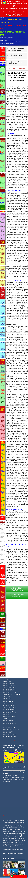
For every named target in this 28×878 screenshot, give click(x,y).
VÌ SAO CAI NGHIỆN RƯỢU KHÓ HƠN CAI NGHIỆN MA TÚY (10, 41)
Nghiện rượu (2, 107)
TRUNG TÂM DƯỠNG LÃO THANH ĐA (11, 21)
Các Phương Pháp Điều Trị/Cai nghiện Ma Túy (2, 180)
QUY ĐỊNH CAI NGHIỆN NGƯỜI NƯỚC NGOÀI (7, 38)
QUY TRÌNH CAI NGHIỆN (20, 38)
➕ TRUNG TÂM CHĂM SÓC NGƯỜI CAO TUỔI (16, 49)
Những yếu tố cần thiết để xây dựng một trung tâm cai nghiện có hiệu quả (2, 187)
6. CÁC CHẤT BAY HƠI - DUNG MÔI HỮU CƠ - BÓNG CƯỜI (2, 609)
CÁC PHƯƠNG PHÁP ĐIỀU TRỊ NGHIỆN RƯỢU (3, 102)
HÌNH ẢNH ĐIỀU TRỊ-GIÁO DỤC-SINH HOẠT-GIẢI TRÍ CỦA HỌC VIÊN (3, 91)
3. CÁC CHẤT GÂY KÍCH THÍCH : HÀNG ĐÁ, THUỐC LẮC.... (3, 596)
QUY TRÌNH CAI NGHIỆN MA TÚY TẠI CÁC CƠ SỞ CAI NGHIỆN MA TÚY (2, 198)
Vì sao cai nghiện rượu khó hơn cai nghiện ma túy (2, 106)
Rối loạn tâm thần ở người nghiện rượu (2, 112)
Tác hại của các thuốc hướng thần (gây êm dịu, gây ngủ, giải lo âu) (2, 165)
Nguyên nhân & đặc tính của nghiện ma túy (2, 132)
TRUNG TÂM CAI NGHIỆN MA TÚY (12, 33)
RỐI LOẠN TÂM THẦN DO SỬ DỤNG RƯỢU (7, 43)
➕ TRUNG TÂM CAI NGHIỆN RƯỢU (15, 56)
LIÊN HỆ (1, 40)
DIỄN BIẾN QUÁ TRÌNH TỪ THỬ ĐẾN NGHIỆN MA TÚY (3, 472)
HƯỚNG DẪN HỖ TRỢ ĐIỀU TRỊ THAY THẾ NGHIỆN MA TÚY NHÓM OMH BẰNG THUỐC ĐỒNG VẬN (2, 383)
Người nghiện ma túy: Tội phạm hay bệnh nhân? (2, 193)
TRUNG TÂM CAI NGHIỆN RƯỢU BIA (13, 27)
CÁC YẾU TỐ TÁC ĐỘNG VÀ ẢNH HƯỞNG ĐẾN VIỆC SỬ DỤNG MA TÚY (3, 476)
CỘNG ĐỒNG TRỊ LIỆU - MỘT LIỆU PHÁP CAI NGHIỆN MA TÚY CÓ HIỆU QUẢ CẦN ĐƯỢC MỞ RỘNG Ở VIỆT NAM (3, 466)
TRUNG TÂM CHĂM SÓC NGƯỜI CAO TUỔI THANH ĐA (16, 4)
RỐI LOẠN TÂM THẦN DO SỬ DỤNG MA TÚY (7, 44)
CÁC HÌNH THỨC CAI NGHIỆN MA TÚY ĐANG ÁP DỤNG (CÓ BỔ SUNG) (2, 203)
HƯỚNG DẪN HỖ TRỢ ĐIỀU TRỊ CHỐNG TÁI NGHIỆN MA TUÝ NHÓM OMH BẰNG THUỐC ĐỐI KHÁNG (2, 376)
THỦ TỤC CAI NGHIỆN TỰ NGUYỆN (6, 37)
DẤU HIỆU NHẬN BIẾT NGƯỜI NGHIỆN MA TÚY (2, 119)
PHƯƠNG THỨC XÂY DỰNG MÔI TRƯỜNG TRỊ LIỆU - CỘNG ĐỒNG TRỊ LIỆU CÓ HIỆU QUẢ (3, 460)
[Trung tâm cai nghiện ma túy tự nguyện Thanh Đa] (2, 1)
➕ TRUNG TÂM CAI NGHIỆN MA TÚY (15, 63)
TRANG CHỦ (2, 17)
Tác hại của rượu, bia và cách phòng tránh (2, 109)
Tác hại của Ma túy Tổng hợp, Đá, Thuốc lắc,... (2, 152)
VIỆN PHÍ (5, 40)
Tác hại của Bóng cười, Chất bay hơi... (2, 161)
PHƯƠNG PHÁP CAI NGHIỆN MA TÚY (3, 174)
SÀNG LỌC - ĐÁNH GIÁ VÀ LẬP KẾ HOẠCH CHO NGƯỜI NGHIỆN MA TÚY (3, 494)
